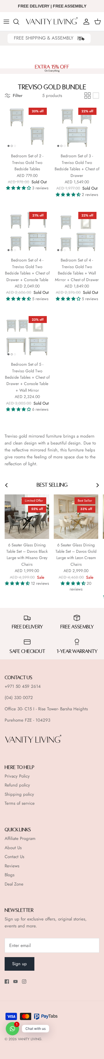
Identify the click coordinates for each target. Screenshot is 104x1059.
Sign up (19, 964)
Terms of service (20, 803)
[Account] (85, 21)
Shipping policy (19, 794)
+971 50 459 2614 (23, 686)
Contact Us (14, 856)
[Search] (19, 21)
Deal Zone (14, 884)
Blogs (9, 875)
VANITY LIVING (29, 1039)
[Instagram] (24, 981)
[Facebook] (7, 981)
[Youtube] (15, 981)
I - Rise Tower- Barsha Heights (60, 709)
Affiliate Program (20, 838)
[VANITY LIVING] (52, 21)
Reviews (12, 866)
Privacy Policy (17, 776)
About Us (13, 848)
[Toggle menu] (6, 21)
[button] (19, 188)
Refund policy (17, 785)
